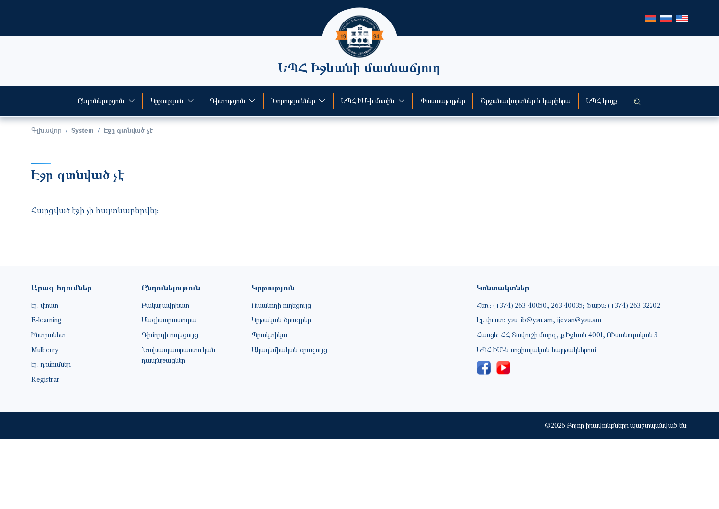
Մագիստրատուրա (169, 319)
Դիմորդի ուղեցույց (170, 334)
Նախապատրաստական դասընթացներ (178, 355)
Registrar (45, 379)
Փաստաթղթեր (443, 100)
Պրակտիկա (269, 334)
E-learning (46, 319)
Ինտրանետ (48, 334)
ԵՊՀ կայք (601, 100)
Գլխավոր (46, 129)
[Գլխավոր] (359, 22)
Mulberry (45, 349)
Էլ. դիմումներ (51, 364)
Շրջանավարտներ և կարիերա (526, 100)
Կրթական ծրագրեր (281, 319)
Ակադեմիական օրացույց (289, 349)
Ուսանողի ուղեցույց (281, 305)
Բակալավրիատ (165, 305)
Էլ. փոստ (44, 305)
